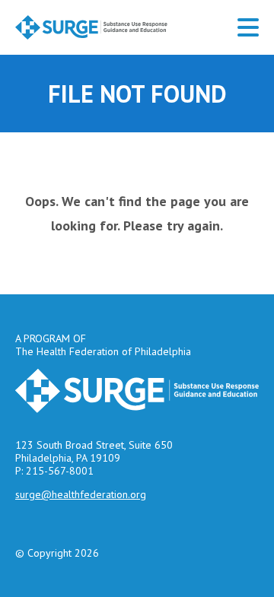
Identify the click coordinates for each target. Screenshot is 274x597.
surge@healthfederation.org (80, 494)
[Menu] (248, 27)
